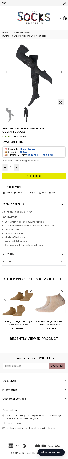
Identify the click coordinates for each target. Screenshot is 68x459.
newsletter (34, 358)
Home (5, 32)
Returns (7, 261)
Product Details (13, 204)
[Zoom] (61, 102)
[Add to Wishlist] (30, 290)
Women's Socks (22, 32)
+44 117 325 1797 (15, 423)
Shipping (8, 254)
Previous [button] (6, 72)
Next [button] (61, 72)
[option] (34, 75)
